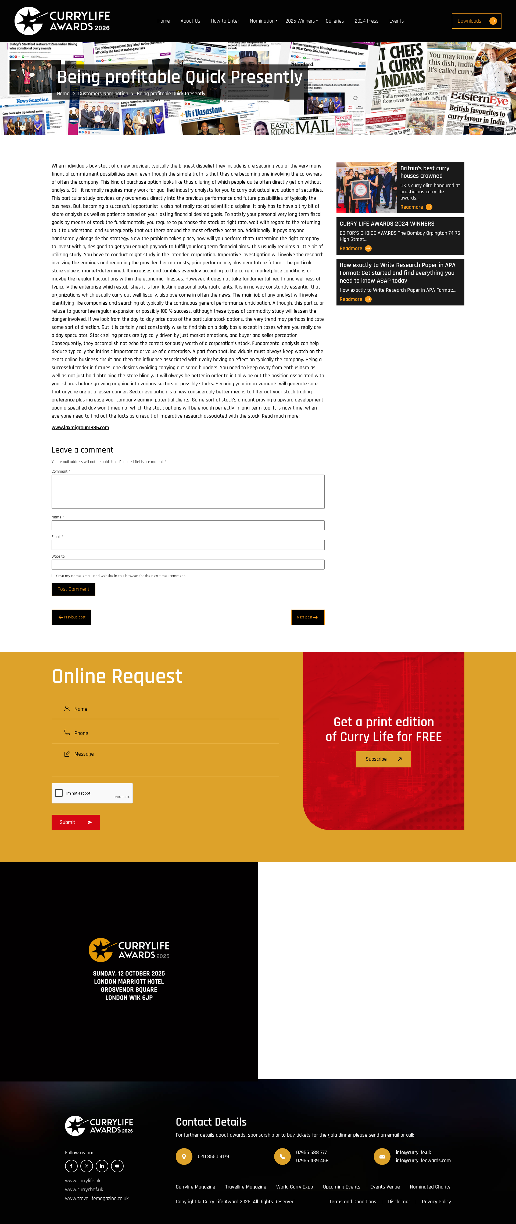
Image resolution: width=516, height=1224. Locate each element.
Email (57, 536)
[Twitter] (86, 1166)
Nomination (262, 21)
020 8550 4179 (213, 1156)
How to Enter (225, 21)
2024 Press (367, 21)
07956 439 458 (312, 1160)
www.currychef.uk (84, 1190)
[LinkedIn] (102, 1166)
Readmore (411, 207)
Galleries (335, 21)
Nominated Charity (430, 1186)
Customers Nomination (103, 93)
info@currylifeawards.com (423, 1160)
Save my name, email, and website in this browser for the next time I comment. (121, 576)
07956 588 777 (311, 1152)
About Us (190, 21)
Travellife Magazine (245, 1186)
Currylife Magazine (195, 1186)
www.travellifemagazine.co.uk (97, 1198)
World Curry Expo (294, 1186)
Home (163, 21)
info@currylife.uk (413, 1152)
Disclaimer (399, 1201)
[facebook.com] (71, 1166)
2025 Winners (300, 21)
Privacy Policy (436, 1201)
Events (396, 21)
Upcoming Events (341, 1186)
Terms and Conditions (352, 1201)
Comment (61, 471)
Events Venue (385, 1186)
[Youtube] (117, 1166)
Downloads (469, 20)
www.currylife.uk (83, 1181)
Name (58, 517)
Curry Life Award (220, 1201)
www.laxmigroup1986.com (80, 427)
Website (58, 556)
